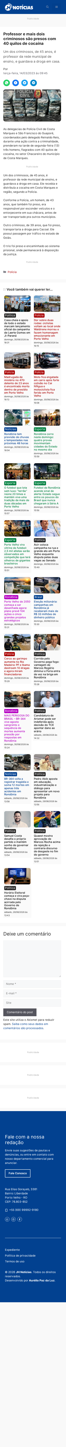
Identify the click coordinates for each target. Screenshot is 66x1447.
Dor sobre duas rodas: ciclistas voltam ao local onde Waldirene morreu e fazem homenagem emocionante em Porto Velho (47, 329)
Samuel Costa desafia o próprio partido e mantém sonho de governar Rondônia (16, 842)
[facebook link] (19, 1219)
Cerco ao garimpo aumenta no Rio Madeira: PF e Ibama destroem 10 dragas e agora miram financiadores (17, 666)
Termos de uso (14, 1261)
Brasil (38, 597)
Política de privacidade (20, 1255)
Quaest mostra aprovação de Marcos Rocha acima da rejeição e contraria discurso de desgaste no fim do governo (47, 845)
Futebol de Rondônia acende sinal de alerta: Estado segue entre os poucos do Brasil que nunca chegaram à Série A (47, 495)
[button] (47, 7)
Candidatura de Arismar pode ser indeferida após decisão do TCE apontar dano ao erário (45, 723)
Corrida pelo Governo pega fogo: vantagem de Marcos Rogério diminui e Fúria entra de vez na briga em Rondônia (47, 668)
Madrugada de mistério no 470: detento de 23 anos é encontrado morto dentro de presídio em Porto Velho (17, 384)
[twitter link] (7, 1219)
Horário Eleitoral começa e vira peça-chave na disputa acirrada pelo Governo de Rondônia (17, 900)
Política (10, 315)
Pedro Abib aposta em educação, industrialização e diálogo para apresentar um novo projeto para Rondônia (47, 788)
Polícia (12, 272)
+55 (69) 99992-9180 (23, 1210)
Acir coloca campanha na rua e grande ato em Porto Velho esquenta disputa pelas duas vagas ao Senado (47, 552)
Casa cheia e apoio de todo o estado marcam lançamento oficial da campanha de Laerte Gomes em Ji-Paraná (17, 327)
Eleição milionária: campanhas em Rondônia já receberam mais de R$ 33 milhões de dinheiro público (46, 609)
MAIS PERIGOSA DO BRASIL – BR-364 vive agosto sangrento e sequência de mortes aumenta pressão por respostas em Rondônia (16, 728)
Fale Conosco (18, 1173)
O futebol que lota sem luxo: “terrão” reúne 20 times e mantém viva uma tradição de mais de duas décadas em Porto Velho (16, 497)
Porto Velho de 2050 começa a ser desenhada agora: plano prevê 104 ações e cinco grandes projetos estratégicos (17, 611)
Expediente (12, 1249)
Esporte (40, 429)
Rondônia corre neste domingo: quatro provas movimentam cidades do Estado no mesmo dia (45, 441)
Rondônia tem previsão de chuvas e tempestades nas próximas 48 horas (16, 438)
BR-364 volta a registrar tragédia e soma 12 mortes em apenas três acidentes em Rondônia (16, 786)
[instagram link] (13, 1219)
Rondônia (11, 597)
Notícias (10, 429)
